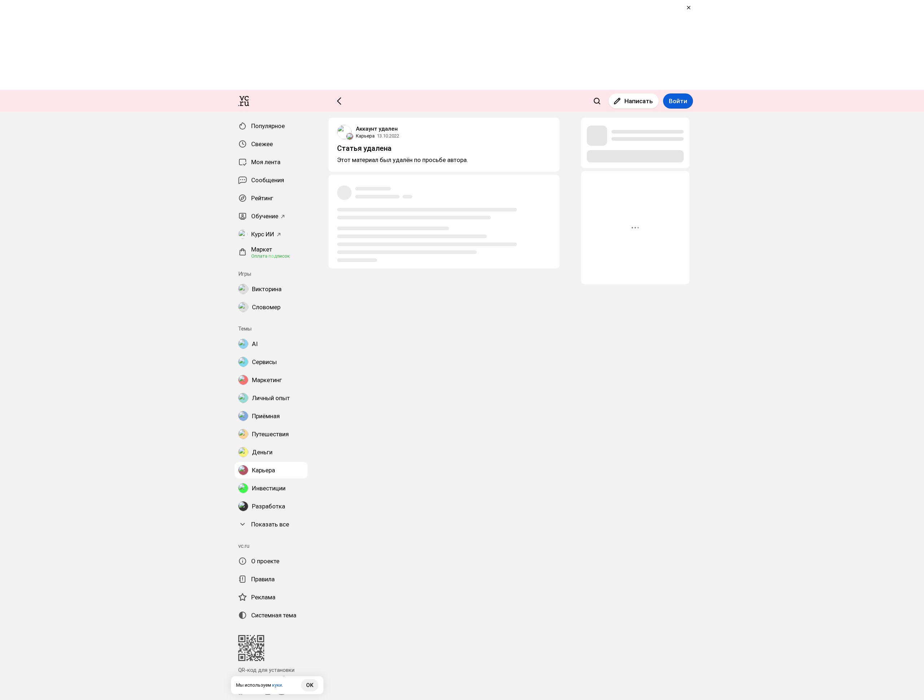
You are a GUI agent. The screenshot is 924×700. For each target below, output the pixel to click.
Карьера (365, 136)
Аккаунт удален (377, 129)
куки (277, 685)
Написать (638, 101)
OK (309, 685)
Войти (678, 101)
